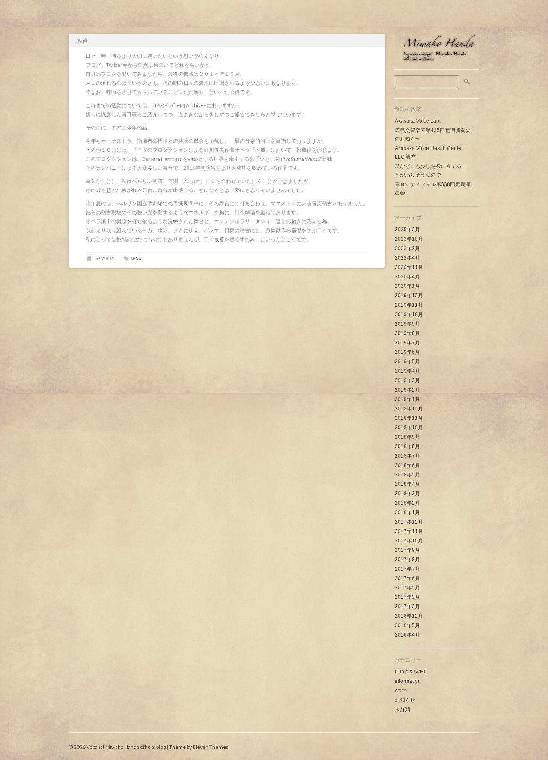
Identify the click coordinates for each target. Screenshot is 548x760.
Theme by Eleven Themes (199, 747)
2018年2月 (407, 503)
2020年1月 (407, 286)
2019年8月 (407, 333)
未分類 (402, 709)
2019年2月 (407, 390)
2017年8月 (407, 560)
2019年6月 (407, 352)
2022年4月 (407, 258)
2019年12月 (409, 296)
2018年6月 (407, 465)
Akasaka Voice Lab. (418, 121)
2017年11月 (409, 531)
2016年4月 (407, 635)
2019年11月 (409, 305)
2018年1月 (407, 512)
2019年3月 (407, 380)
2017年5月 (407, 588)
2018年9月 (407, 437)
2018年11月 (409, 418)
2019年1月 (407, 399)
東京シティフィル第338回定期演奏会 (433, 188)
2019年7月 (407, 343)
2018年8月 (407, 446)
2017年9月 (407, 550)
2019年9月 (407, 324)
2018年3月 (407, 494)
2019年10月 (409, 314)
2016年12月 (409, 616)
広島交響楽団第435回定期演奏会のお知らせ (433, 134)
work (400, 691)
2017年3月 (407, 597)
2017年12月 (409, 522)
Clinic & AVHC (411, 672)
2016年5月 (407, 625)
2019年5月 (407, 362)
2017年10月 (409, 541)
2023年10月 (409, 239)
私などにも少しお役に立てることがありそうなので (431, 170)
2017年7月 (407, 569)
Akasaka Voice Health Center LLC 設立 (429, 152)
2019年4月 (407, 371)
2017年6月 (407, 578)
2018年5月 (407, 475)
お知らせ (405, 700)
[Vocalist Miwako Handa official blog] (437, 60)
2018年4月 (407, 484)
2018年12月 (409, 409)
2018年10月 (409, 428)
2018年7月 (407, 456)
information (408, 681)
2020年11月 (409, 267)
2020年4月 (407, 277)
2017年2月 (407, 607)
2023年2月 (407, 248)
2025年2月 (407, 230)
